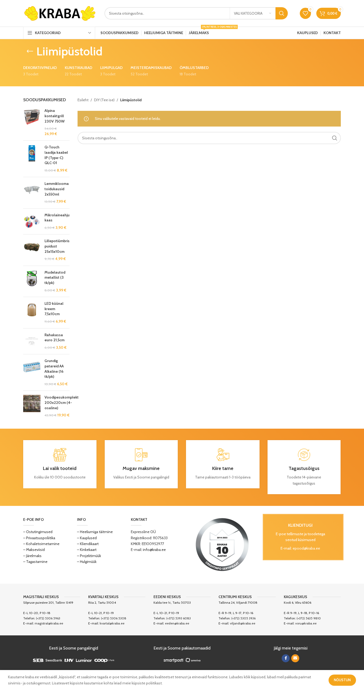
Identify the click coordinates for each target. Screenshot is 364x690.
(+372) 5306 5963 (48, 618)
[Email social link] (295, 658)
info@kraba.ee (154, 549)
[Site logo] (59, 12)
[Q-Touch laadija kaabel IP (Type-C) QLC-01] (32, 159)
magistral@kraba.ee (49, 623)
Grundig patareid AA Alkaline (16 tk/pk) (54, 368)
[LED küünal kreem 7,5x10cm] (32, 312)
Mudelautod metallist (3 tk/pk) (55, 277)
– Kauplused (87, 537)
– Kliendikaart (88, 543)
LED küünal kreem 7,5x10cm (54, 308)
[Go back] (30, 51)
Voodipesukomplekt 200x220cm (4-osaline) (62, 402)
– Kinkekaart (86, 549)
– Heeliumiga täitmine (95, 531)
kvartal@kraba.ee (112, 623)
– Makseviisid (34, 549)
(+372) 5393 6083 (178, 618)
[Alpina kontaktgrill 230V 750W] (32, 122)
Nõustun (342, 680)
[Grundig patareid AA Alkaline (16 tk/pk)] (32, 372)
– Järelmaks (32, 555)
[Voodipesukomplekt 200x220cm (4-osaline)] (32, 406)
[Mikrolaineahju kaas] (32, 221)
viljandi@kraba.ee (242, 623)
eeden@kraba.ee (177, 623)
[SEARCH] (282, 13)
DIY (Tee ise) (104, 100)
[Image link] (222, 544)
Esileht (83, 100)
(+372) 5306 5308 (113, 618)
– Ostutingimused (37, 531)
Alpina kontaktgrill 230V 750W (54, 115)
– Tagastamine (35, 561)
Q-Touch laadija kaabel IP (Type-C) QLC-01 (56, 155)
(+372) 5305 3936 (243, 618)
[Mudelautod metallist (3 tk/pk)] (32, 281)
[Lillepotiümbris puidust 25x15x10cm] (32, 249)
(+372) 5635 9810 (309, 618)
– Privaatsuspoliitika (39, 537)
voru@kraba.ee (306, 623)
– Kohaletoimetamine (41, 543)
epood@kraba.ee (306, 548)
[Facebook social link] (286, 658)
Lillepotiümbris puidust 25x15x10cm (57, 246)
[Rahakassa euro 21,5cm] (32, 341)
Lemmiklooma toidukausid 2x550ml (57, 188)
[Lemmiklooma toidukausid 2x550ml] (32, 192)
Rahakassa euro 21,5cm (54, 337)
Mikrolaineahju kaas (57, 218)
